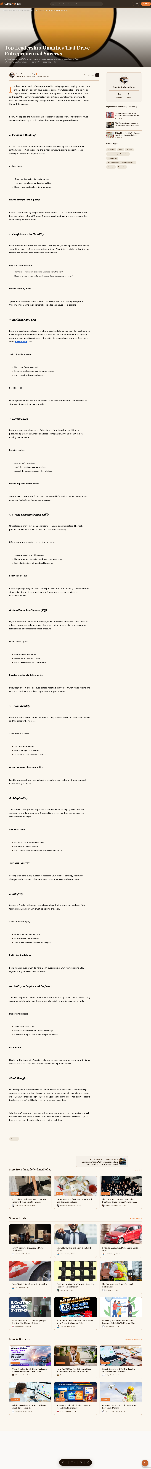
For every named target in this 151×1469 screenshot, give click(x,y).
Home (5, 10)
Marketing (122, 167)
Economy (111, 150)
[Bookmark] (81, 1462)
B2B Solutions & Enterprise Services (121, 162)
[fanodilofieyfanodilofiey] (12, 75)
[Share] (88, 1462)
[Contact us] (145, 1463)
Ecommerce (112, 158)
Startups (111, 167)
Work (120, 150)
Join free (146, 4)
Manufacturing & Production (118, 154)
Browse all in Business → (133, 1340)
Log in (136, 4)
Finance (129, 150)
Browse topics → (136, 1219)
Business (12, 10)
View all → (138, 1170)
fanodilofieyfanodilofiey (25, 74)
